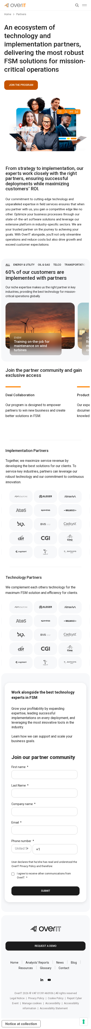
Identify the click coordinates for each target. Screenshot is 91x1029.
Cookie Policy (55, 998)
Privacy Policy (27, 866)
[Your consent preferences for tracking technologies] (84, 1022)
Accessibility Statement (54, 1008)
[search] (76, 5)
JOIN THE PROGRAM (21, 84)
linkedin (41, 979)
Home (7, 14)
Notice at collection (21, 1024)
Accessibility (52, 1003)
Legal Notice (17, 998)
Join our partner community (43, 757)
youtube (49, 979)
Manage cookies (32, 1003)
